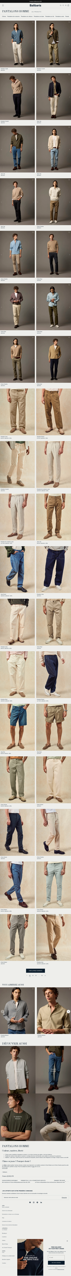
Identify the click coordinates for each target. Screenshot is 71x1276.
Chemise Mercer (4, 1035)
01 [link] (30, 975)
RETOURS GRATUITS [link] (40, 1180)
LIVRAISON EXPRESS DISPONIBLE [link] (9, 1180)
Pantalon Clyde (4, 68)
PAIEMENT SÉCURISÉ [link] (59, 1180)
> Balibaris (4, 1172)
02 (33, 975)
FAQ (3, 1217)
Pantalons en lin (49, 16)
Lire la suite (5, 1168)
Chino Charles (40, 226)
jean (33, 1166)
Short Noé (39, 752)
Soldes (3, 1240)
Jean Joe (39, 121)
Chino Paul (39, 279)
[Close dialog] (67, 1241)
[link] (27, 975)
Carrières (4, 1236)
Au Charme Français (7, 1247)
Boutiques (4, 1233)
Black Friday (5, 1244)
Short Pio (3, 752)
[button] (3, 5)
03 (36, 975)
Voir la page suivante (35, 970)
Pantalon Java (4, 436)
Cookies (4, 1263)
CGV (3, 1252)
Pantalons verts (60, 16)
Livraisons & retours (6, 1221)
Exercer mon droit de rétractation (9, 1225)
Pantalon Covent (41, 68)
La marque (4, 1229)
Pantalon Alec (40, 962)
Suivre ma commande (7, 1210)
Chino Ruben (4, 909)
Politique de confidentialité (8, 1256)
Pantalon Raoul (40, 436)
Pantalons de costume (13, 16)
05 (42, 975)
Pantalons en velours (26, 16)
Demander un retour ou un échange (10, 1214)
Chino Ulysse (4, 804)
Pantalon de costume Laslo (43, 489)
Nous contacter (5, 1207)
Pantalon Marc (4, 699)
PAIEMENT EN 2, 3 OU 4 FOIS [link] (28, 1180)
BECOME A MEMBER (56, 1262)
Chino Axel (39, 384)
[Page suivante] (45, 975)
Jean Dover (3, 594)
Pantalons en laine (39, 16)
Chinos (4, 16)
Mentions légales (6, 1259)
